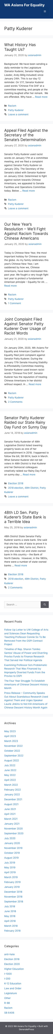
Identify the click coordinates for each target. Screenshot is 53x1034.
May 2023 (10, 731)
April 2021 (10, 814)
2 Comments (15, 401)
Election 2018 (15, 483)
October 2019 (12, 852)
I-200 (7, 978)
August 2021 (11, 804)
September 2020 (13, 833)
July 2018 (9, 906)
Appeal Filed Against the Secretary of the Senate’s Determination (26, 135)
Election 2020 (12, 964)
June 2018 (10, 911)
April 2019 (10, 872)
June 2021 (10, 809)
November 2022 (13, 745)
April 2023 (10, 736)
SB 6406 (9, 1012)
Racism (12, 105)
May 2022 (10, 775)
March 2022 (11, 784)
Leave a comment (18, 114)
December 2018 (13, 891)
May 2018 (9, 916)
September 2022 (13, 755)
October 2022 (12, 750)
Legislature (10, 993)
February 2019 (12, 882)
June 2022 (10, 770)
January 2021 (12, 823)
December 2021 (13, 799)
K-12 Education (12, 983)
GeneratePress (26, 1029)
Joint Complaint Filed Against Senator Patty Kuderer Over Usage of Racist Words (25, 326)
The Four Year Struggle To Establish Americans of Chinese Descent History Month (26, 684)
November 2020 (13, 828)
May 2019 (9, 867)
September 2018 (13, 901)
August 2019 (11, 857)
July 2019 (9, 862)
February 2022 (12, 789)
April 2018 (10, 921)
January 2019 (12, 887)
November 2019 (13, 848)
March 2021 (11, 818)
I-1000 (8, 973)
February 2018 (12, 930)
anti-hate (9, 954)
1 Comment (14, 303)
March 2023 (11, 741)
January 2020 (12, 843)
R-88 (7, 1003)
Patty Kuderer (16, 110)
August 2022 (11, 760)
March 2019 (11, 877)
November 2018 (13, 896)
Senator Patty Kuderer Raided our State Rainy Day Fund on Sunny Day (25, 422)
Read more (41, 96)
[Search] (45, 604)
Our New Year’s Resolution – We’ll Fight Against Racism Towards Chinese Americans (26, 231)
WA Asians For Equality (24, 5)
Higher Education (14, 968)
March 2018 (11, 925)
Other (7, 998)
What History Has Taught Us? (20, 47)
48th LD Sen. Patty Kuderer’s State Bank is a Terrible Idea (25, 517)
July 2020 (9, 838)
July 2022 (9, 765)
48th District (31, 487)
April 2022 (10, 780)
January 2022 (12, 794)
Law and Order (12, 988)
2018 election (15, 487)
